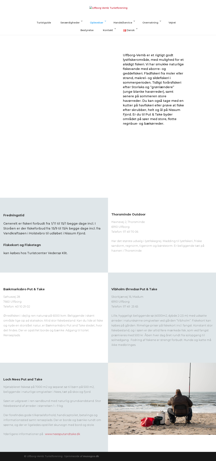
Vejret (172, 22)
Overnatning (150, 22)
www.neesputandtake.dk (62, 434)
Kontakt (108, 30)
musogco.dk (91, 456)
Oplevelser (96, 22)
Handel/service (123, 22)
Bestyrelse (86, 30)
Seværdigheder (70, 22)
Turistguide (44, 22)
